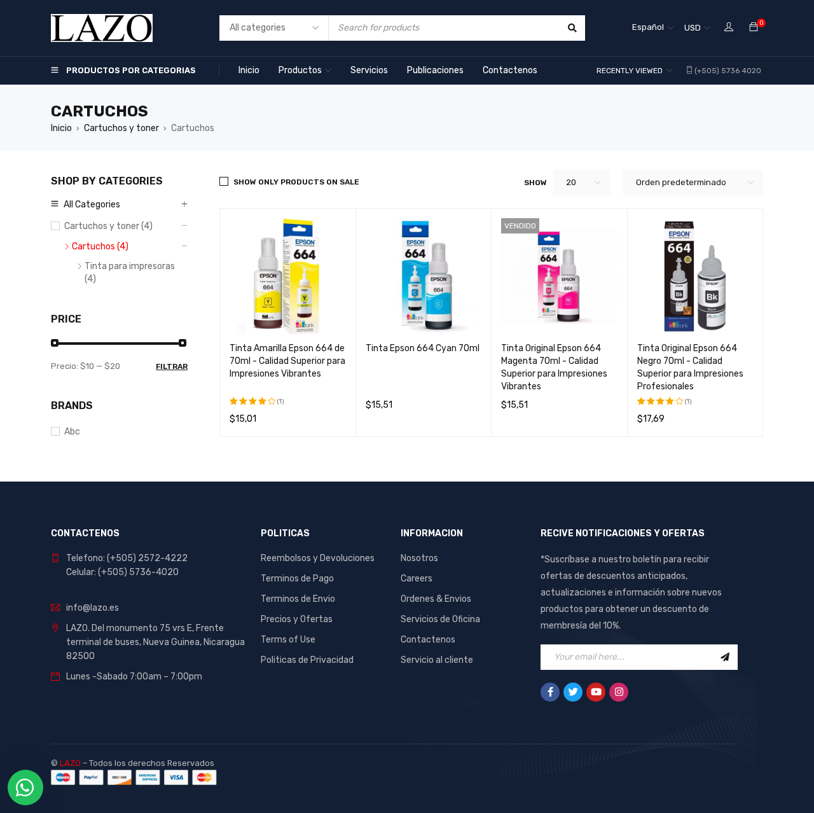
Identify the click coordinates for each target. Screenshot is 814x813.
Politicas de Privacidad (307, 660)
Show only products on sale (296, 181)
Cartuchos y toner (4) (108, 226)
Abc (72, 431)
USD (692, 27)
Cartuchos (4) (100, 246)
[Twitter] (573, 692)
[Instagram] (618, 692)
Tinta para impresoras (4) (130, 272)
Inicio (61, 128)
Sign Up (725, 657)
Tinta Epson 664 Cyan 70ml (422, 348)
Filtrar (172, 366)
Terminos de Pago (297, 578)
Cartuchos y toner (121, 128)
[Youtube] (595, 692)
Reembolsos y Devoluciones (318, 558)
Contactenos (428, 639)
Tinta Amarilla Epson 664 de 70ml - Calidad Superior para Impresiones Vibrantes (287, 361)
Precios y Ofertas (297, 619)
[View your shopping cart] (753, 27)
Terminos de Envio (298, 599)
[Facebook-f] (550, 692)
